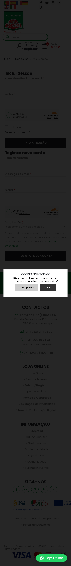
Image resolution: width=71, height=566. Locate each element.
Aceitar (48, 287)
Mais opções (26, 287)
